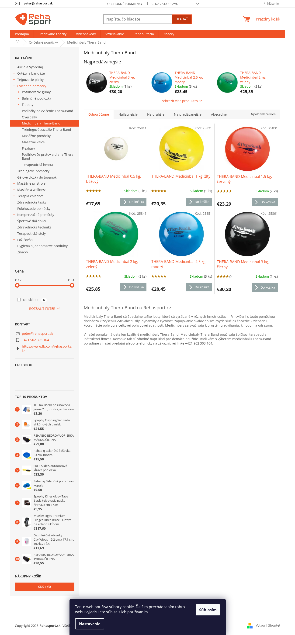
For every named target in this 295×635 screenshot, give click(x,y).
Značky (22, 252)
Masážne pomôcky (36, 136)
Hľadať (182, 19)
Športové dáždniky (31, 221)
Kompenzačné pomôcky (35, 214)
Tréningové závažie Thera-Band (46, 129)
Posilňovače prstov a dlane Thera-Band (48, 156)
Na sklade (34, 299)
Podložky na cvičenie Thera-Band (47, 111)
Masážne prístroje (31, 183)
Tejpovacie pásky (30, 79)
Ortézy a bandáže (31, 73)
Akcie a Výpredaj (30, 67)
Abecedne (219, 114)
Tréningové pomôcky (33, 171)
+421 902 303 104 (35, 340)
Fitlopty (27, 104)
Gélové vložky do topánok (36, 177)
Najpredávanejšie (187, 114)
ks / (44, 586)
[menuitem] (22, 34)
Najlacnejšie (128, 114)
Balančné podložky (36, 98)
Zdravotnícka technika (34, 227)
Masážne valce (33, 142)
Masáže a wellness (31, 189)
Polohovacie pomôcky (33, 208)
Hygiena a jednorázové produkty (42, 246)
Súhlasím (208, 609)
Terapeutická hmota (37, 164)
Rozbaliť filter (42, 308)
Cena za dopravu (165, 4)
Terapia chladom (30, 196)
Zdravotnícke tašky (31, 202)
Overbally (29, 117)
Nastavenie (89, 623)
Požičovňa (25, 240)
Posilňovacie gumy (36, 92)
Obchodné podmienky (124, 4)
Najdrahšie (155, 114)
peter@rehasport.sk (37, 333)
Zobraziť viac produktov (179, 101)
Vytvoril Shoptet (268, 625)
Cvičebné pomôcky (31, 86)
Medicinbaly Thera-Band (41, 123)
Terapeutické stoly (31, 233)
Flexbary (28, 148)
